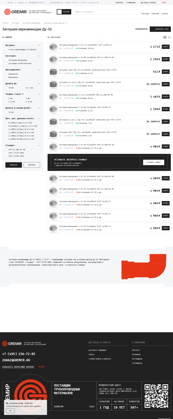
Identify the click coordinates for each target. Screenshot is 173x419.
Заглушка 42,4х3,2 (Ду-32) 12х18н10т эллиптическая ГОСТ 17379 (90, 120)
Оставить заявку (154, 162)
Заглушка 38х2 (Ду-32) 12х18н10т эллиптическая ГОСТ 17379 (88, 132)
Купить (166, 47)
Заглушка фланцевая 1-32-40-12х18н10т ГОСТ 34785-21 (85, 107)
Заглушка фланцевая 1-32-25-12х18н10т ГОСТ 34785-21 (85, 226)
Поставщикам (137, 359)
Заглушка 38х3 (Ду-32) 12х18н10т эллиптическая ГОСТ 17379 (88, 70)
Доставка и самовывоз (98, 350)
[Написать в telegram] (43, 354)
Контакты (135, 350)
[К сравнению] (138, 46)
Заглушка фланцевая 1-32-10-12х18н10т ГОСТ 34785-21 (85, 201)
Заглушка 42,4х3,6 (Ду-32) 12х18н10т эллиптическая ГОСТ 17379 (90, 82)
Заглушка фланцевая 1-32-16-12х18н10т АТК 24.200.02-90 (86, 176)
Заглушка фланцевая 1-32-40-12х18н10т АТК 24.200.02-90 (86, 57)
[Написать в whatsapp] (50, 354)
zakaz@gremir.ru (56, 3)
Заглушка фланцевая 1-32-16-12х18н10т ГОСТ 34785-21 (85, 214)
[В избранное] (143, 46)
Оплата (91, 355)
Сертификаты (137, 363)
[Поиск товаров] (137, 12)
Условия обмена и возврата (100, 359)
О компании (138, 342)
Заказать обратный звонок (18, 366)
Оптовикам (136, 355)
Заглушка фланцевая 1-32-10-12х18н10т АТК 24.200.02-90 (86, 145)
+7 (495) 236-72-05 (18, 354)
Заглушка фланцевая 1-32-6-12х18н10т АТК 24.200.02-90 (86, 95)
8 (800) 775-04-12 (72, 3)
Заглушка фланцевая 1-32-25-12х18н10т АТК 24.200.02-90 (86, 189)
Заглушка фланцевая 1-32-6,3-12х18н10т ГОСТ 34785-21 (85, 45)
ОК (10, 411)
